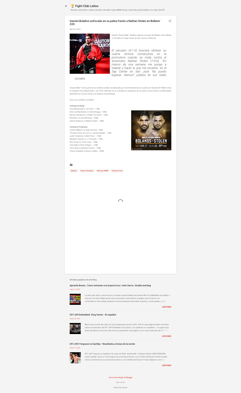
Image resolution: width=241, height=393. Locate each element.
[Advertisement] (120, 250)
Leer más (166, 307)
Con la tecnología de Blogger (120, 377)
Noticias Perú (117, 171)
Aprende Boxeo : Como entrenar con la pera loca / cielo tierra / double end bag (110, 285)
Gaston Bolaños (87, 171)
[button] (169, 21)
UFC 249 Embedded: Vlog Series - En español (93, 314)
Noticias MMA (102, 171)
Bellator (74, 171)
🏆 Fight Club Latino (84, 6)
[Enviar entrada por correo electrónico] (71, 166)
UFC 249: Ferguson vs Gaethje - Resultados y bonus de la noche (102, 344)
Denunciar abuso (120, 387)
